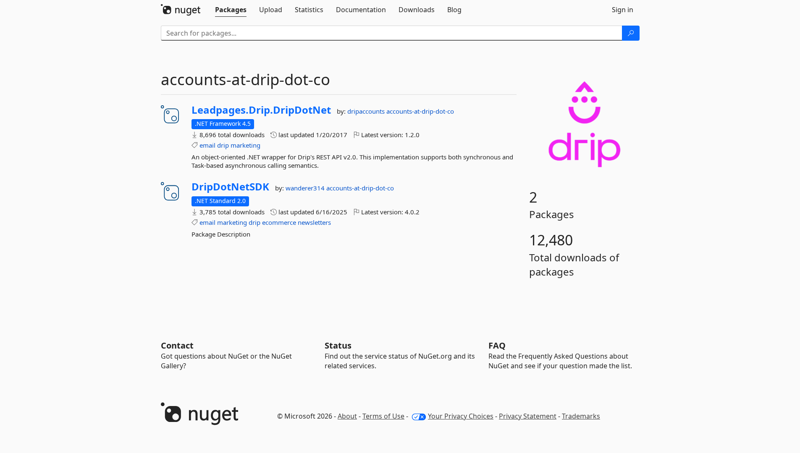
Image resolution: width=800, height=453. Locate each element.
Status (338, 345)
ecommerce (279, 222)
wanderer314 (306, 188)
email (207, 145)
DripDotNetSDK (230, 186)
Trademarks (581, 416)
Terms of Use (383, 416)
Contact (177, 345)
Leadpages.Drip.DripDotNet (261, 110)
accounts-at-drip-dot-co (420, 111)
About (347, 416)
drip (223, 145)
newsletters (314, 222)
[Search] (631, 33)
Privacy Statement (527, 416)
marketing (245, 145)
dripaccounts (366, 111)
